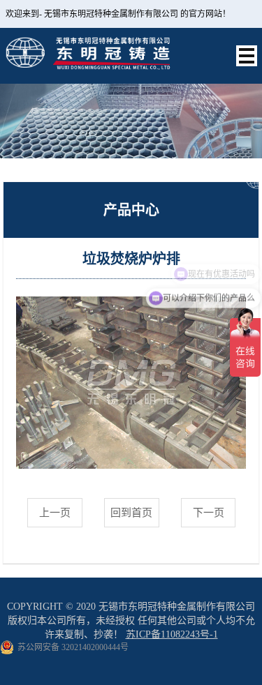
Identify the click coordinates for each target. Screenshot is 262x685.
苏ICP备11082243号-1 (172, 634)
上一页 (55, 512)
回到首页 (131, 512)
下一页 (208, 512)
